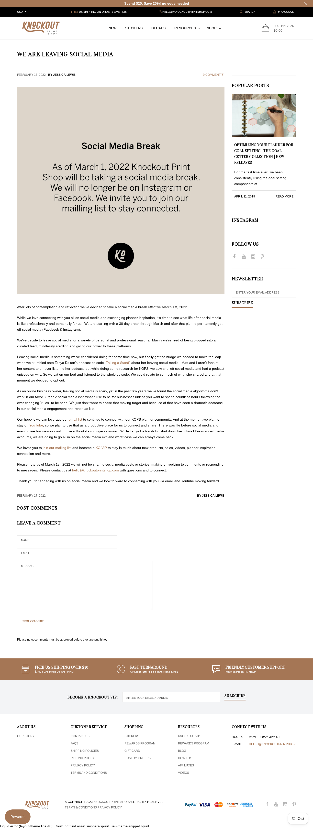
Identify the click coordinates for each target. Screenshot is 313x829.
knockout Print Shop (110, 802)
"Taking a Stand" (117, 363)
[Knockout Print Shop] (41, 28)
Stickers (134, 28)
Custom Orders (137, 758)
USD (20, 11)
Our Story (25, 736)
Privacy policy (110, 807)
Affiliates (186, 765)
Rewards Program (140, 743)
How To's (185, 758)
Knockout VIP (189, 736)
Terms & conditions (81, 807)
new (112, 28)
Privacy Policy (83, 765)
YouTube (36, 425)
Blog (182, 751)
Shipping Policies (85, 751)
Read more (284, 196)
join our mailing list (57, 448)
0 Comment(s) (213, 74)
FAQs (74, 743)
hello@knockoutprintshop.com (275, 744)
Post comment (33, 621)
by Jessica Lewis (210, 495)
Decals (158, 28)
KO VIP (101, 448)
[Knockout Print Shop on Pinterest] (262, 257)
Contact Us (80, 736)
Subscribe (242, 303)
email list (75, 419)
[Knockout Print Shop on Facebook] (234, 257)
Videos (183, 772)
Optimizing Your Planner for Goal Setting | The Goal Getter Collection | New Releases (263, 153)
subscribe (235, 696)
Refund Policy (83, 758)
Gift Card (132, 751)
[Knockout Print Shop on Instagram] (253, 257)
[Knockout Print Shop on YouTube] (243, 257)
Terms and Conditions (89, 772)
